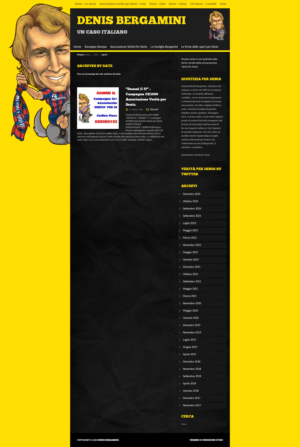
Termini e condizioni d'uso (206, 440)
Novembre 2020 (192, 303)
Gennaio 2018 (191, 391)
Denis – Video (178, 4)
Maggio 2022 (190, 252)
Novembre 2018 (192, 369)
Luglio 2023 (189, 223)
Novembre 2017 (192, 405)
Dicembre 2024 (191, 194)
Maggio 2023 (190, 230)
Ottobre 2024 (190, 201)
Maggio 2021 (190, 289)
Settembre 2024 (192, 208)
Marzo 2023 (190, 238)
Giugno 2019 (190, 347)
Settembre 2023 (192, 216)
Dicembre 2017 (191, 398)
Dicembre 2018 (191, 361)
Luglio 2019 (189, 340)
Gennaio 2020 (191, 318)
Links (223, 4)
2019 (96, 55)
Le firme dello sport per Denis (199, 47)
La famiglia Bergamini (164, 47)
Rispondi (154, 109)
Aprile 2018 (189, 383)
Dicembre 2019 (191, 325)
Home (77, 47)
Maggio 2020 (190, 310)
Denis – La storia (85, 4)
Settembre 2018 (192, 376)
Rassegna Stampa (96, 47)
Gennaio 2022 (191, 259)
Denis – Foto (157, 4)
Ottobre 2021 (190, 274)
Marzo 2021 (190, 296)
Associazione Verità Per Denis (128, 47)
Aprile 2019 (189, 354)
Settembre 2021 (192, 281)
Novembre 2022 (192, 245)
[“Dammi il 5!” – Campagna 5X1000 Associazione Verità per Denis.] (98, 109)
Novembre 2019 (192, 332)
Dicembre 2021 (191, 267)
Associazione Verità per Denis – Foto (122, 4)
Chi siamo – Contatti (203, 4)
